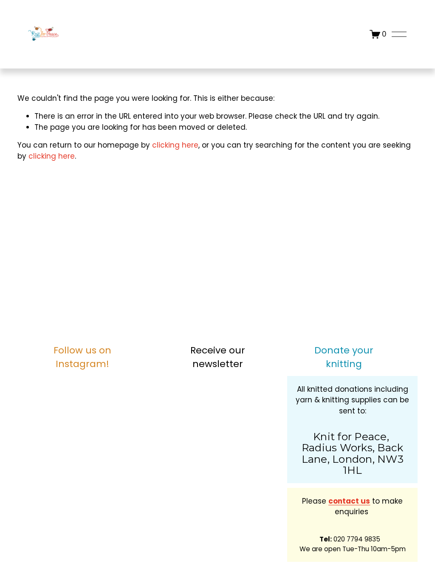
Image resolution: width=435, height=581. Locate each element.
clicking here (175, 145)
